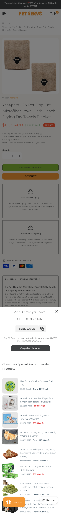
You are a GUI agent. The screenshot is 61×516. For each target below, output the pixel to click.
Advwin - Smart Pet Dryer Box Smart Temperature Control (36, 400)
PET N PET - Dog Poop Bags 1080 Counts (35, 468)
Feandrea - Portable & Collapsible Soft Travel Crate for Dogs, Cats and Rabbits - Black (37, 504)
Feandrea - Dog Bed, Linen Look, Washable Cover (38, 434)
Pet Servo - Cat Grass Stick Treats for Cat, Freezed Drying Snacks (36, 487)
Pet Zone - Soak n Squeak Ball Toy (36, 383)
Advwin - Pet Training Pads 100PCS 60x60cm (35, 417)
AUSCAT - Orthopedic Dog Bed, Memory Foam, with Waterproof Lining (38, 453)
